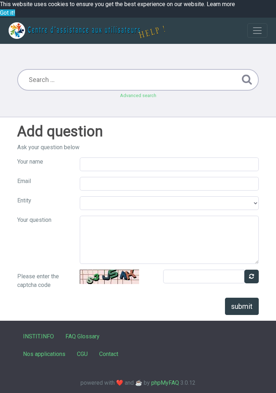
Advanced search (138, 95)
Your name (30, 161)
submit (242, 306)
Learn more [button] (221, 4)
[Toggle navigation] (257, 30)
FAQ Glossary (82, 336)
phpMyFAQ (165, 382)
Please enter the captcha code (38, 280)
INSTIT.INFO (38, 336)
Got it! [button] (7, 12)
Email (24, 181)
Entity (24, 200)
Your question (34, 219)
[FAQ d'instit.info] (87, 30)
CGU (82, 354)
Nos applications (44, 354)
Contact (108, 354)
